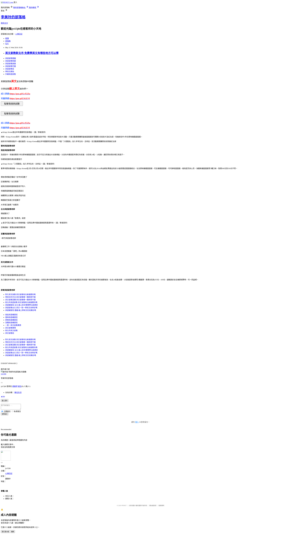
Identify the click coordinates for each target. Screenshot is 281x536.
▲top (3, 396)
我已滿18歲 (5, 531)
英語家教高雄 (10, 64)
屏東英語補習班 (11, 320)
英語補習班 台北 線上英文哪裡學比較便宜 (21, 305)
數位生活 (18, 392)
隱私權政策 (152, 505)
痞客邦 (15, 386)
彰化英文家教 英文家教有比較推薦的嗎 (20, 294)
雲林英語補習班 (11, 317)
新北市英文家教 (11, 330)
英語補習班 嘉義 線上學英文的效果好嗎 (20, 310)
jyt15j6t (3, 374)
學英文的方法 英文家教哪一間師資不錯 (20, 297)
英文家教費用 (10, 328)
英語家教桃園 (10, 61)
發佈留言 (4, 414)
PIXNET (124, 505)
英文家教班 (9, 333)
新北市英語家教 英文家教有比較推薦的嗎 (21, 302)
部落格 (8, 41)
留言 (20, 386)
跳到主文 (4, 23)
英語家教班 (9, 69)
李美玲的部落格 (13, 17)
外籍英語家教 (10, 74)
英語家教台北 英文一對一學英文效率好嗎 (21, 308)
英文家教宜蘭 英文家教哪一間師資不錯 (20, 300)
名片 (7, 44)
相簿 (7, 38)
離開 (12, 531)
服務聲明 (161, 505)
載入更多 (4, 400)
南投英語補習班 (11, 315)
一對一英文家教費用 (13, 325)
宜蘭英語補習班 (11, 323)
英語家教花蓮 (10, 66)
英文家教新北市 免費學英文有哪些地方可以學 (32, 53)
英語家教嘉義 (10, 58)
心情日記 (18, 34)
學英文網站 (9, 71)
